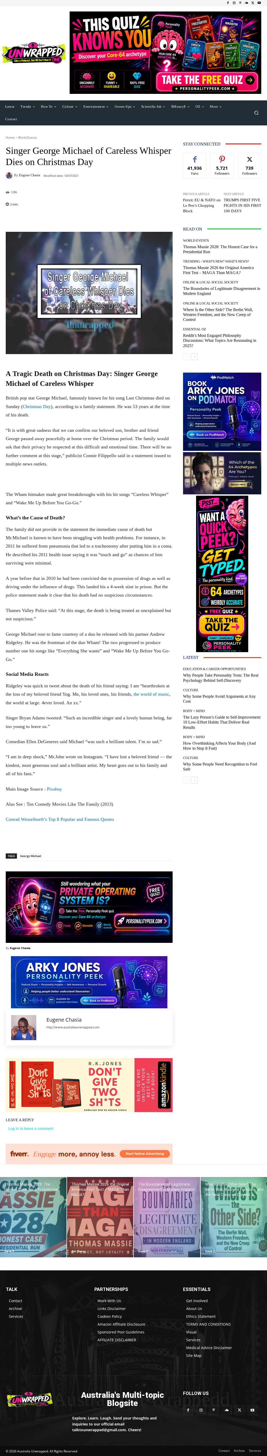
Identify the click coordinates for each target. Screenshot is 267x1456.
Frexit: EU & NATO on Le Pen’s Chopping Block (202, 205)
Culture (190, 690)
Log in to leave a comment (30, 1128)
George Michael (30, 856)
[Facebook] (228, 3)
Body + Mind (194, 711)
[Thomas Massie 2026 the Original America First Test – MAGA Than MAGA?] (100, 1217)
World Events (27, 137)
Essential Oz (194, 329)
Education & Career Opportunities (214, 669)
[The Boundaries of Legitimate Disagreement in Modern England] (167, 1217)
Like (195, 157)
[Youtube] (259, 3)
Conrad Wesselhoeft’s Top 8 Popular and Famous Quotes (60, 819)
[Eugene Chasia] (10, 175)
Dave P (9, 1251)
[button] (256, 113)
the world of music (151, 694)
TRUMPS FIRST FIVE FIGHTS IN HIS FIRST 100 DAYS (242, 205)
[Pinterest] (240, 3)
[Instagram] (234, 3)
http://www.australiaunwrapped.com (72, 1027)
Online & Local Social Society (210, 282)
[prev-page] (186, 356)
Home (10, 137)
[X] (253, 3)
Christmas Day (37, 406)
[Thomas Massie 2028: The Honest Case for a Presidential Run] (33, 1217)
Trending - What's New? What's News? (216, 261)
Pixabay (54, 789)
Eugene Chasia (29, 175)
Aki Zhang (78, 1251)
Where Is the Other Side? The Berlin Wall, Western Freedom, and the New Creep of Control (218, 314)
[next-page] (194, 356)
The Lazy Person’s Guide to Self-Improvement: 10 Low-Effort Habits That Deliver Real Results (222, 722)
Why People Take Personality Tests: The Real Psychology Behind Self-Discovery (220, 677)
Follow (222, 157)
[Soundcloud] (247, 3)
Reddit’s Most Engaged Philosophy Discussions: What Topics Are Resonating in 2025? (219, 340)
